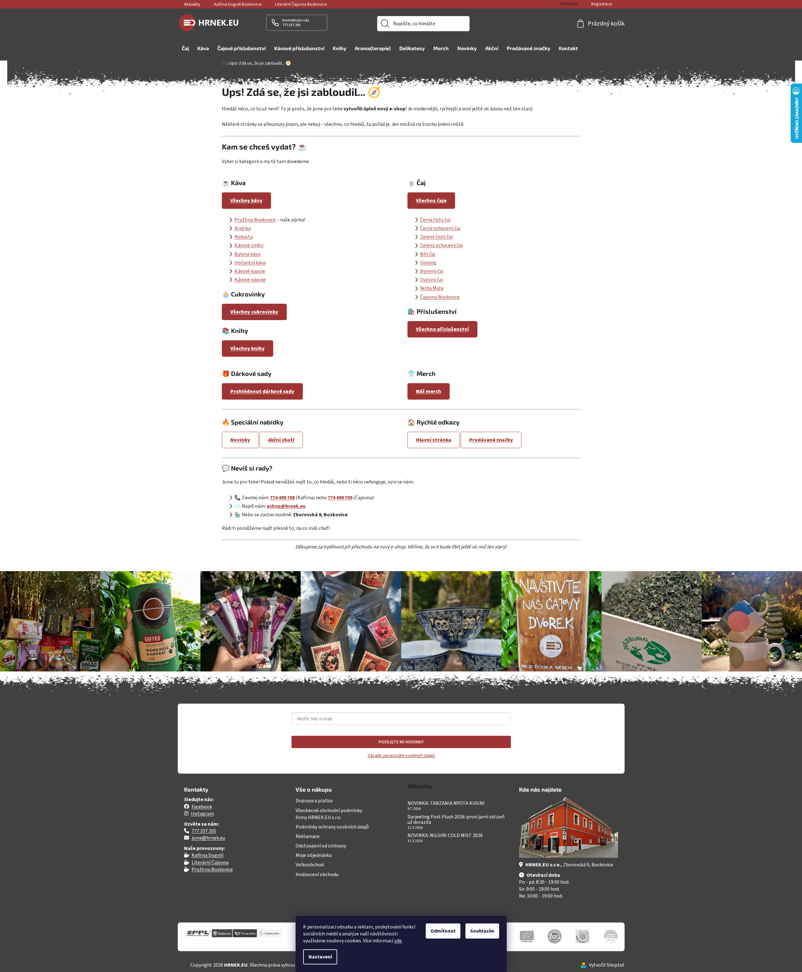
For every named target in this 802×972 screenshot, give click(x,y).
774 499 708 (282, 497)
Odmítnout (443, 931)
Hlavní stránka (433, 439)
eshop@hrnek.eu (286, 506)
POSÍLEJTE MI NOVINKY (401, 742)
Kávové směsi (248, 245)
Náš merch (428, 391)
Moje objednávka (314, 855)
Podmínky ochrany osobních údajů (332, 826)
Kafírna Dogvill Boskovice (238, 4)
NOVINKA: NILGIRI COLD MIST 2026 (445, 836)
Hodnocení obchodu (317, 874)
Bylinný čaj (431, 271)
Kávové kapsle (249, 271)
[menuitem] (185, 48)
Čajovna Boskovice (440, 297)
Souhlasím (482, 931)
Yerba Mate (432, 288)
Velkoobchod (310, 864)
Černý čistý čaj (435, 219)
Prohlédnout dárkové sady (262, 391)
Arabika (242, 228)
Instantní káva (250, 262)
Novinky (240, 439)
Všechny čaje (431, 200)
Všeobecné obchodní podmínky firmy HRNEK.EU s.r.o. (329, 814)
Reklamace (308, 836)
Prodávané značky (491, 439)
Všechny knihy (247, 348)
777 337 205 (204, 831)
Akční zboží (281, 439)
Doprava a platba (314, 800)
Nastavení (320, 956)
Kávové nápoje (250, 279)
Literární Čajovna (210, 862)
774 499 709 (340, 497)
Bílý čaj (427, 254)
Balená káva (247, 254)
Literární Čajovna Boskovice (301, 4)
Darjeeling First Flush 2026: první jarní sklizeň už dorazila (456, 819)
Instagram (202, 813)
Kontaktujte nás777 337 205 (295, 23)
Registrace (601, 4)
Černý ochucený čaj (440, 228)
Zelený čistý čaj (436, 236)
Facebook (202, 806)
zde (398, 940)
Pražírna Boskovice (255, 219)
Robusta (243, 236)
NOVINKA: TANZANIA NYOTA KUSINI (446, 803)
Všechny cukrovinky (254, 311)
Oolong (428, 262)
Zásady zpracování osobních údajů (401, 755)
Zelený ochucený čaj (441, 245)
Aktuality (192, 4)
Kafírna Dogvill (208, 855)
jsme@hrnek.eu (208, 837)
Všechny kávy (246, 200)
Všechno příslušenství (442, 329)
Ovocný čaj (431, 279)
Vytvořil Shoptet (607, 965)
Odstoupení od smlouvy (321, 845)
